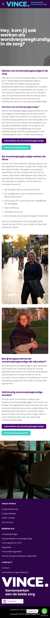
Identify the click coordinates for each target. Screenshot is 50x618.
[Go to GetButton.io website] (44, 615)
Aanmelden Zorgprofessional (15, 572)
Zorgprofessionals (10, 509)
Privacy (24, 610)
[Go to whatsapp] (44, 611)
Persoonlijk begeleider (12, 551)
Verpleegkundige (9, 534)
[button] (3, 4)
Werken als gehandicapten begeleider (19, 556)
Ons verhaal (7, 522)
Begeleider (7, 547)
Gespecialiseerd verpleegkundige (17, 538)
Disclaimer (14, 610)
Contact (5, 568)
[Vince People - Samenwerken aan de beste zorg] (26, 4)
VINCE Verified (8, 518)
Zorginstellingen (9, 513)
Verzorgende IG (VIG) (12, 543)
